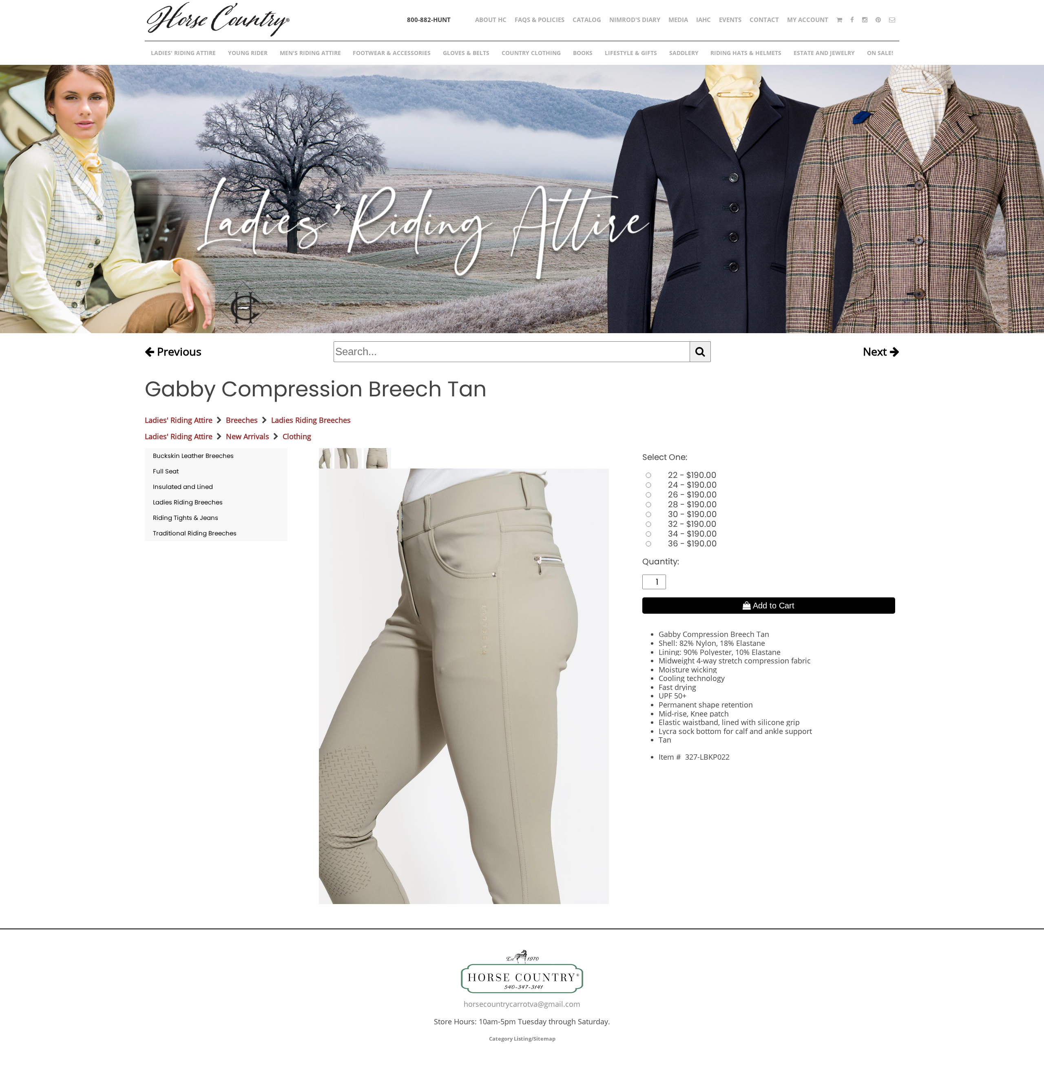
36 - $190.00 (691, 543)
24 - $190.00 (691, 485)
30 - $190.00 (691, 514)
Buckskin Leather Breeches (193, 455)
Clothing (297, 436)
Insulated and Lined (183, 486)
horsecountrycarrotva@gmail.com (522, 1004)
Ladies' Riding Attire (178, 420)
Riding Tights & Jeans (185, 517)
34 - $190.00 (691, 533)
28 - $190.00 (691, 504)
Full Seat (166, 471)
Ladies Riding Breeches (311, 420)
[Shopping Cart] (839, 19)
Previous (177, 352)
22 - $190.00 (691, 475)
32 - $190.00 (691, 524)
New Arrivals (247, 436)
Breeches (242, 420)
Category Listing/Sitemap (522, 1038)
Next (876, 352)
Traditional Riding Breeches (195, 533)
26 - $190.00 (691, 494)
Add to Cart (772, 605)
